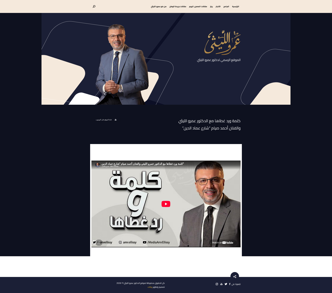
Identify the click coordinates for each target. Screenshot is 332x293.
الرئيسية (235, 6)
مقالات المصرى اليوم (198, 6)
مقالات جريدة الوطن (177, 6)
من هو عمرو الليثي (159, 6)
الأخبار (218, 6)
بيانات (150, 287)
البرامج (226, 6)
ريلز (211, 6)
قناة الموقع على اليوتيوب (104, 120)
